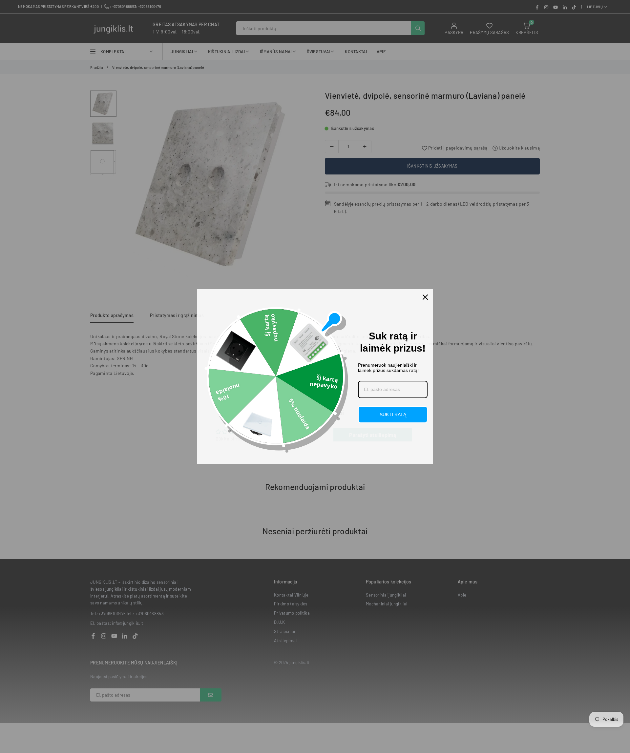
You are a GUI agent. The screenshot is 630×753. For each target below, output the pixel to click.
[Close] (425, 297)
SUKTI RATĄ (393, 414)
